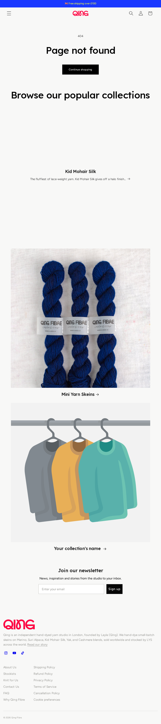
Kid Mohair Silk (80, 171)
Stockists (9, 674)
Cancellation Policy (47, 693)
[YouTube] (14, 653)
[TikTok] (22, 653)
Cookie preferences (47, 699)
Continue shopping (80, 69)
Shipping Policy (44, 667)
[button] (9, 13)
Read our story (37, 644)
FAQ (6, 693)
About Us (9, 667)
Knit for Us (10, 680)
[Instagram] (5, 653)
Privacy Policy (43, 680)
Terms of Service (45, 686)
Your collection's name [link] (78, 548)
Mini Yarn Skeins (77, 394)
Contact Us (11, 686)
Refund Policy (43, 674)
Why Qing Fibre (14, 699)
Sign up (114, 589)
